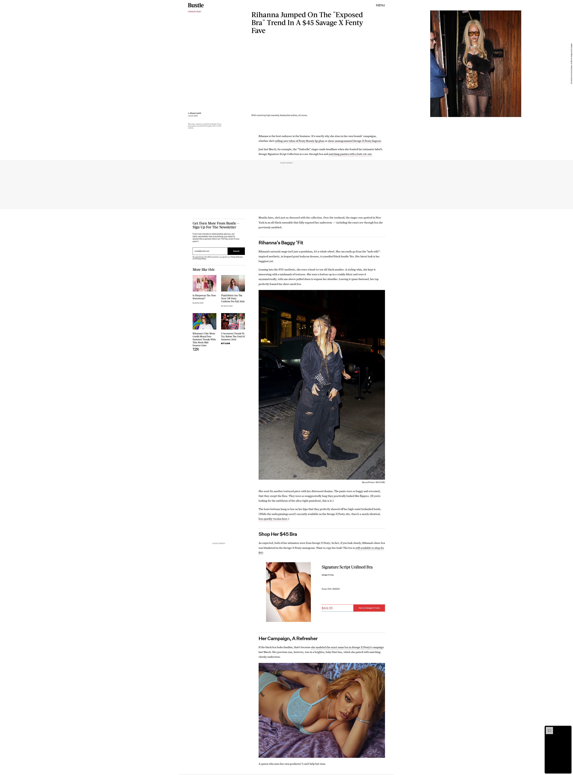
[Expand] (548, 728)
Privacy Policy (201, 259)
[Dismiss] (568, 728)
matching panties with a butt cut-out (350, 154)
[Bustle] (196, 5)
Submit (236, 251)
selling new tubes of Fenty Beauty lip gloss (299, 141)
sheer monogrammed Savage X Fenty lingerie (354, 141)
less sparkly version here (273, 518)
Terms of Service (237, 257)
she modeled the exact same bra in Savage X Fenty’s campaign (347, 647)
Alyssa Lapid (195, 113)
